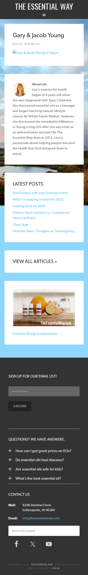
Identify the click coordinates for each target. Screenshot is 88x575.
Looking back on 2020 (29, 206)
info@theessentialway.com (41, 518)
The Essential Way (44, 6)
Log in (55, 568)
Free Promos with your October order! (40, 193)
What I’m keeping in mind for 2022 (38, 199)
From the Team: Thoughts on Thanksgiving (44, 231)
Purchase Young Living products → (37, 334)
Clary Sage (20, 224)
